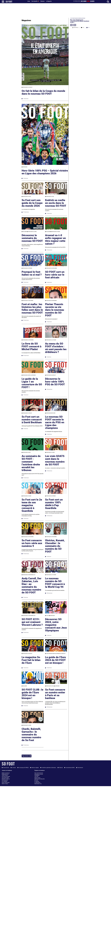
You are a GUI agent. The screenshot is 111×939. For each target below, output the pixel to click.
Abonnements (6, 767)
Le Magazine (49, 1)
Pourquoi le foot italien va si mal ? (29, 254)
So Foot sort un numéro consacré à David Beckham (31, 400)
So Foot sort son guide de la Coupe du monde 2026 (32, 183)
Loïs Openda (4, 781)
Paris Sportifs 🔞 (35, 1)
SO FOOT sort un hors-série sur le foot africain (55, 254)
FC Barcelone (37, 782)
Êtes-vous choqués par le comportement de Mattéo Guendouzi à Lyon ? (79, 21)
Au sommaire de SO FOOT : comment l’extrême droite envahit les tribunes (32, 439)
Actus (28, 1)
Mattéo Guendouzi (6, 773)
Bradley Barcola (5, 774)
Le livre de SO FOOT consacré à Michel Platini (32, 326)
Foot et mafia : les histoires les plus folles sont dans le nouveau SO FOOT (32, 287)
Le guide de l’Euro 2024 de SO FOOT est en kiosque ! (54, 640)
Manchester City (37, 783)
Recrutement (80, 767)
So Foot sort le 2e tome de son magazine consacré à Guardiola (31, 483)
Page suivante (25, 756)
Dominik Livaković (6, 778)
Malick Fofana (5, 783)
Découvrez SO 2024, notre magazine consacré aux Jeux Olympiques (55, 602)
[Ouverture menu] (3, 2)
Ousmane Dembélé (6, 776)
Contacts (14, 767)
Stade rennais (37, 777)
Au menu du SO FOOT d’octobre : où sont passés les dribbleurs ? (55, 327)
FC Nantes (36, 781)
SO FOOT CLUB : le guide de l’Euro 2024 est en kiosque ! (32, 673)
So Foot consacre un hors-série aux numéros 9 (32, 522)
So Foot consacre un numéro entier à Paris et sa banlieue (56, 673)
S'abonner (42, 1)
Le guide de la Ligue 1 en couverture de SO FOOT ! (32, 361)
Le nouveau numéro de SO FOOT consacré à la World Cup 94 (55, 561)
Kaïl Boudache (5, 780)
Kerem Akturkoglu (6, 782)
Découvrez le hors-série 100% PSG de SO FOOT (55, 361)
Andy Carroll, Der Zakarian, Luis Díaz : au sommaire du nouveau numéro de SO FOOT (31, 561)
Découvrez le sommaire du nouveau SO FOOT (32, 217)
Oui (71, 25)
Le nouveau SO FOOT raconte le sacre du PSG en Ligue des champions (56, 400)
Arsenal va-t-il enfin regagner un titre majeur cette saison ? (55, 218)
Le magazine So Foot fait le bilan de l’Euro (31, 639)
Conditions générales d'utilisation (49, 767)
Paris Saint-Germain (38, 773)
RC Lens (36, 780)
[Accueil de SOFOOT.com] (16, 2)
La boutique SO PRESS (24, 767)
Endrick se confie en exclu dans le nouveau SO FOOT (55, 183)
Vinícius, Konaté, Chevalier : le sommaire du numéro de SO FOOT (55, 523)
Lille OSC (36, 776)
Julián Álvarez (5, 775)
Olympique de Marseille (39, 778)
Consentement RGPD (70, 767)
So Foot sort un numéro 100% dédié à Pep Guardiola (54, 483)
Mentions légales (35, 767)
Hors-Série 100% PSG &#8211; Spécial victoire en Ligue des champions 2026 (39, 104)
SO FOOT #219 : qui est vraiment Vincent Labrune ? (31, 602)
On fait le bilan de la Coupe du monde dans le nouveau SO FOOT (36, 24)
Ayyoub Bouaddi (5, 777)
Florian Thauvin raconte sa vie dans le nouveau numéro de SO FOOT (55, 287)
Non (75, 25)
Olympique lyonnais (38, 774)
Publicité (61, 767)
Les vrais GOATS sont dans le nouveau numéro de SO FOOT (55, 439)
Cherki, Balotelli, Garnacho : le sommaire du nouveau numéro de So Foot (31, 712)
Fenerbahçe (36, 775)
